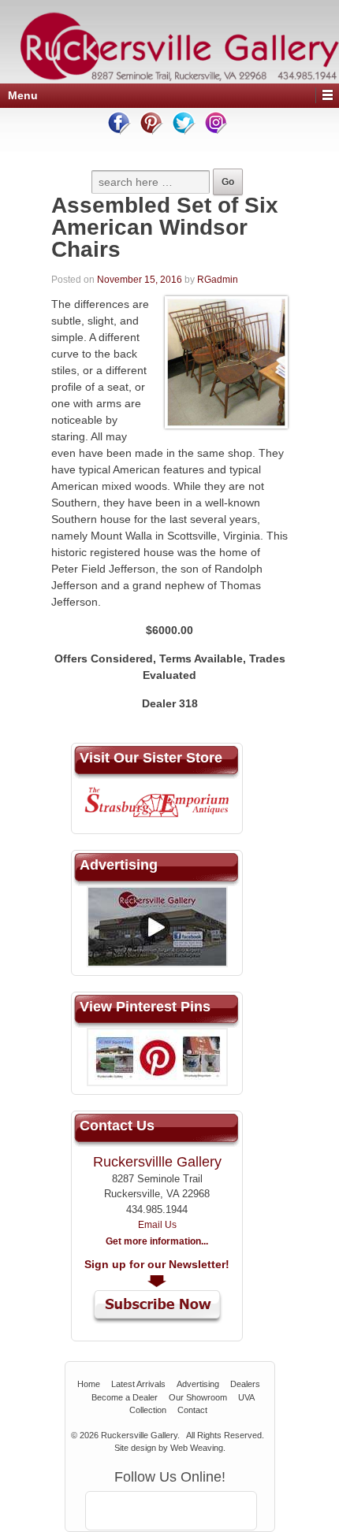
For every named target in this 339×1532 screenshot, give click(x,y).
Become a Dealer (124, 1397)
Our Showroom (198, 1397)
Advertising (198, 1384)
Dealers (245, 1384)
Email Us (157, 1224)
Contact (192, 1410)
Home (88, 1384)
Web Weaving (196, 1447)
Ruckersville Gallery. (140, 1435)
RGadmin (217, 279)
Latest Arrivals (138, 1384)
